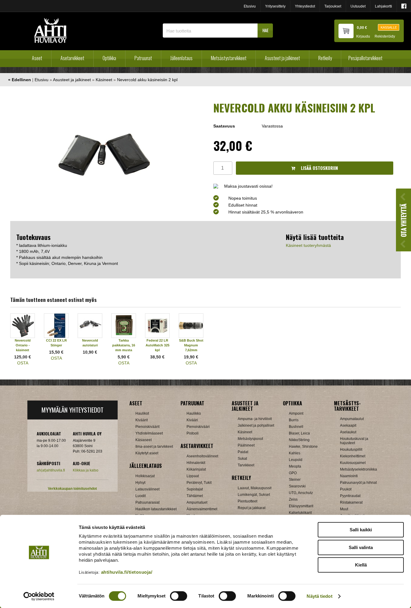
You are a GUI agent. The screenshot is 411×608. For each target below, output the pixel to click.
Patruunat (143, 58)
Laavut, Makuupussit (254, 488)
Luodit (140, 496)
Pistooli (193, 433)
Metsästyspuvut (250, 439)
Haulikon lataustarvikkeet (156, 509)
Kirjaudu (363, 36)
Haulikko (194, 413)
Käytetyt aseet (146, 453)
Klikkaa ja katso (85, 470)
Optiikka (109, 58)
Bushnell (296, 427)
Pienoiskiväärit (147, 427)
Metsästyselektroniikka (358, 469)
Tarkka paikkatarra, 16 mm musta (123, 345)
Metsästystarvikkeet (228, 58)
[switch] (178, 596)
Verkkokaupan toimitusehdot (72, 489)
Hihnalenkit (196, 463)
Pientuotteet (247, 501)
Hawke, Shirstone (303, 446)
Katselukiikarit (300, 513)
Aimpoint (296, 413)
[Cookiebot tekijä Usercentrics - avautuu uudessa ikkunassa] (39, 596)
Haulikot (142, 413)
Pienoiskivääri (198, 427)
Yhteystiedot (305, 6)
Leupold (295, 460)
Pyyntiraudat (350, 496)
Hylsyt (140, 483)
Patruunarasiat (147, 502)
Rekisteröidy (385, 36)
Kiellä (361, 564)
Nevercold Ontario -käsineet (23, 345)
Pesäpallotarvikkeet (365, 58)
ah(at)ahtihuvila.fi (51, 470)
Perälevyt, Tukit (199, 483)
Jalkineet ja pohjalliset (256, 425)
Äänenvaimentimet (202, 509)
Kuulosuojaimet (353, 463)
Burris (293, 420)
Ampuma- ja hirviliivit (255, 419)
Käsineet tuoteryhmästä (308, 245)
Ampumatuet (197, 502)
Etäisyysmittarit (301, 506)
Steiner (295, 479)
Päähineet (246, 445)
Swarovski (297, 486)
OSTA (22, 363)
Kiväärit (141, 420)
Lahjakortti (383, 6)
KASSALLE (389, 27)
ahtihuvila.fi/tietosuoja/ (127, 572)
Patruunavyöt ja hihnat (358, 483)
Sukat (242, 458)
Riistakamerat (351, 502)
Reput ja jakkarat (251, 508)
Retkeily (325, 58)
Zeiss (293, 499)
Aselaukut (348, 432)
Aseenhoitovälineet (202, 456)
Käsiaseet (143, 440)
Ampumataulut (352, 419)
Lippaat (193, 476)
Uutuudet (358, 6)
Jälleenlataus (181, 58)
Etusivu (250, 6)
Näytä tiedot (319, 596)
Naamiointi (349, 476)
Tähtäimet (195, 496)
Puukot (345, 489)
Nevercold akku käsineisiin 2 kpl (147, 79)
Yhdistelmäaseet (149, 433)
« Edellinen (19, 79)
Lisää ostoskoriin (319, 168)
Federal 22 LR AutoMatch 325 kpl (157, 345)
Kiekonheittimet (352, 456)
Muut (344, 509)
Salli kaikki (361, 529)
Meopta (295, 466)
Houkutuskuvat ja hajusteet (354, 441)
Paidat (243, 452)
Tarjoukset (332, 6)
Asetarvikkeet (72, 58)
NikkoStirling (299, 440)
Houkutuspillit (351, 449)
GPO (293, 473)
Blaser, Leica (299, 433)
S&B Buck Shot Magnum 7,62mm (191, 345)
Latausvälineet (147, 489)
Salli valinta (361, 547)
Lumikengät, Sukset (254, 495)
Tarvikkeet (246, 465)
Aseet (37, 58)
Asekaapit (348, 425)
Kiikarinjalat (196, 469)
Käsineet (104, 79)
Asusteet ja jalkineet (282, 58)
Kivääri (192, 420)
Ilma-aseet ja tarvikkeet (154, 446)
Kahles (294, 453)
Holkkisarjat (145, 476)
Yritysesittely (275, 6)
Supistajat (195, 489)
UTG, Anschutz (301, 493)
